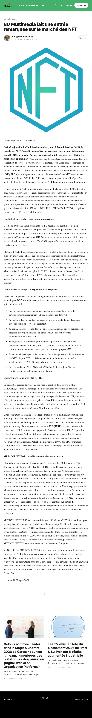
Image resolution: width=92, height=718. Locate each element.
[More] (43, 5)
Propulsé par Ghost (81, 699)
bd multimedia (10, 19)
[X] (43, 698)
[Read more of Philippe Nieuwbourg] (7, 38)
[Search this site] (56, 5)
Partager (82, 38)
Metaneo (7, 699)
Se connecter (66, 5)
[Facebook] (47, 698)
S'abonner (81, 5)
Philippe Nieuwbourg (22, 36)
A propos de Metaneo (28, 5)
